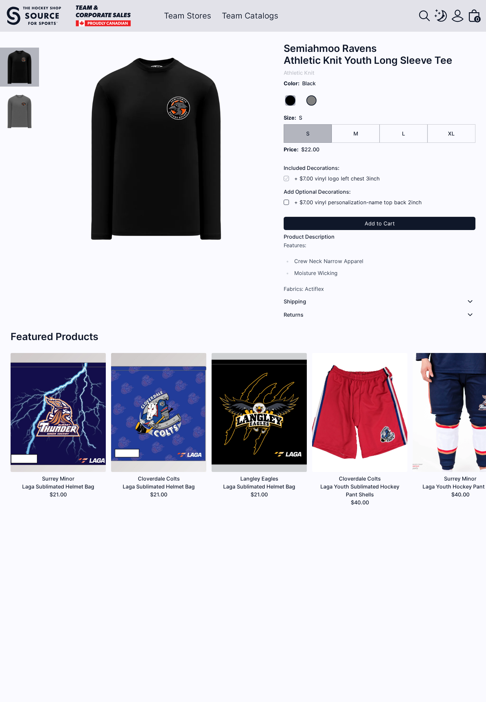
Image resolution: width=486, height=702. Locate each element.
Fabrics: (293, 289)
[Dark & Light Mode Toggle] (441, 15)
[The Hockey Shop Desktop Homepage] (68, 16)
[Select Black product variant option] (19, 67)
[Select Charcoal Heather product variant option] (19, 111)
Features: (295, 245)
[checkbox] (286, 202)
